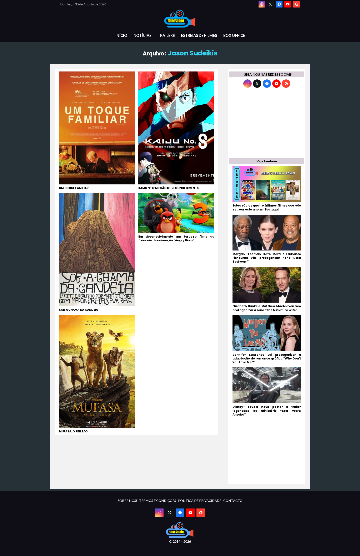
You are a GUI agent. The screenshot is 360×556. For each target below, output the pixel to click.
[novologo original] (180, 18)
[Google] (296, 4)
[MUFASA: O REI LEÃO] (97, 374)
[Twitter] (270, 4)
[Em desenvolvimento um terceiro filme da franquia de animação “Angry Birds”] (176, 252)
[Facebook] (279, 4)
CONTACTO (232, 500)
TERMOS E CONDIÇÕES (157, 500)
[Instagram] (262, 4)
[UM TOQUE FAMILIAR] (97, 130)
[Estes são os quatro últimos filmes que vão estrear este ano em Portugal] (266, 188)
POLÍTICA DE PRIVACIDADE (199, 500)
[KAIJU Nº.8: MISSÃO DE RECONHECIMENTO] (176, 130)
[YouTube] (287, 4)
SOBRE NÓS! (127, 500)
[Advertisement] (266, 124)
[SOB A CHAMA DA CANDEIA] (97, 252)
